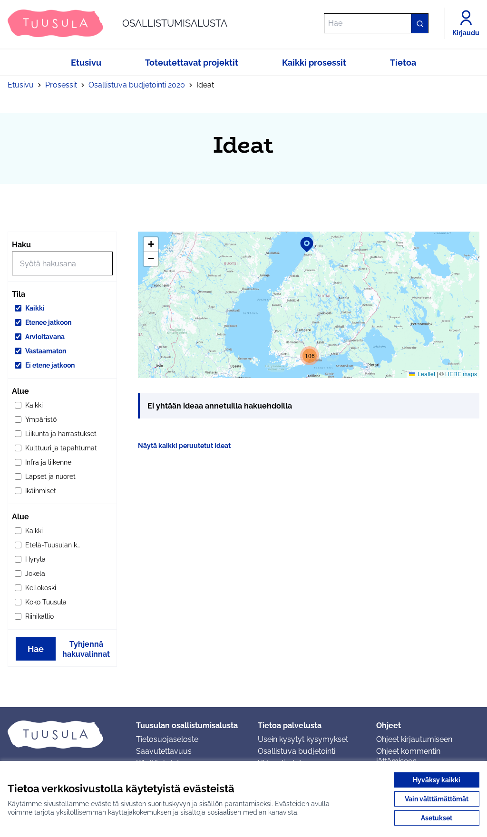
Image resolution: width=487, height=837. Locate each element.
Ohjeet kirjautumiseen (414, 739)
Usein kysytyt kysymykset (303, 739)
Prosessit (61, 84)
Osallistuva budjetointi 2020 (136, 84)
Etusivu (21, 84)
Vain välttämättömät (436, 799)
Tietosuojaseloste (167, 739)
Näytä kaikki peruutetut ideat (184, 445)
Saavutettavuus (164, 751)
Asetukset (436, 818)
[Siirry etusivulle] (64, 734)
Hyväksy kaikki (436, 780)
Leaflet (425, 374)
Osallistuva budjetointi (296, 751)
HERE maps (461, 374)
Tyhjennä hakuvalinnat (86, 649)
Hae (36, 649)
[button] (301, 238)
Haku (21, 244)
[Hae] (419, 23)
